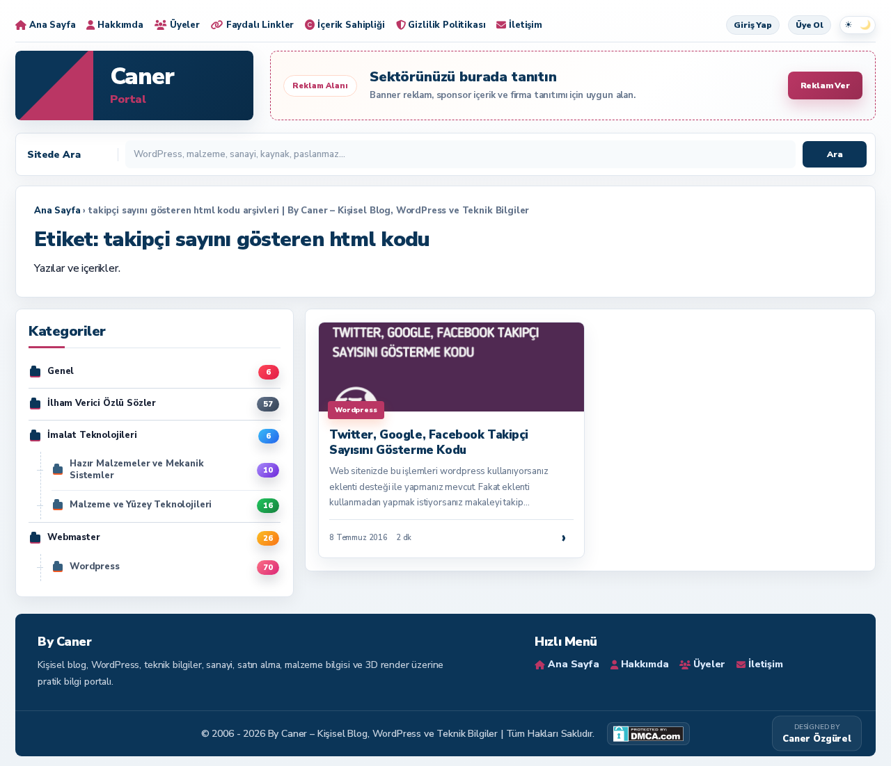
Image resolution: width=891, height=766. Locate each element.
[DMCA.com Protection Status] (648, 734)
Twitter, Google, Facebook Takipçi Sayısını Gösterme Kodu (428, 442)
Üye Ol (809, 25)
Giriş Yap (753, 25)
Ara (835, 154)
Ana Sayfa (57, 210)
